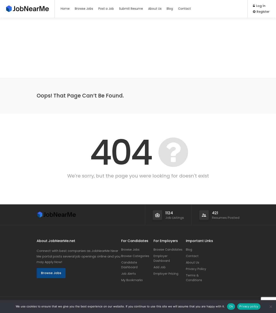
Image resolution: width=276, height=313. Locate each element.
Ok (231, 306)
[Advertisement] (129, 48)
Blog (170, 8)
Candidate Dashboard (129, 264)
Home (65, 8)
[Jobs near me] (27, 7)
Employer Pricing (166, 273)
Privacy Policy (196, 269)
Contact (184, 8)
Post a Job (106, 8)
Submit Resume (131, 8)
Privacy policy (248, 306)
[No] (270, 306)
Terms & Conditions (194, 277)
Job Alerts (128, 273)
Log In (260, 6)
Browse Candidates (168, 249)
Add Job (160, 267)
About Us (155, 8)
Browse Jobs (84, 8)
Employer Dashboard (162, 258)
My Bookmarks (132, 280)
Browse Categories (135, 256)
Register (263, 11)
